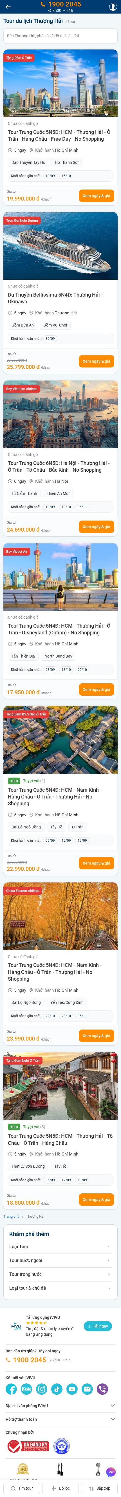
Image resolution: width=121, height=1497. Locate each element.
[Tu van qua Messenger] (111, 1472)
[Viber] (102, 1389)
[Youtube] (72, 1389)
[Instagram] (41, 1389)
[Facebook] (11, 1389)
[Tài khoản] (113, 6)
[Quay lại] (8, 7)
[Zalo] (26, 1389)
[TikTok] (56, 1389)
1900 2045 (29, 1360)
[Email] (87, 1389)
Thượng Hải (35, 1216)
